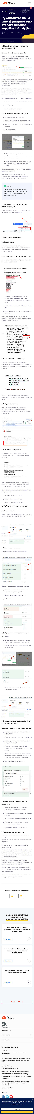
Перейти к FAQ (15, 1001)
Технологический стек (7, 1087)
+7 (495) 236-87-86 (7, 1066)
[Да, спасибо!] (12, 896)
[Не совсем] (21, 896)
